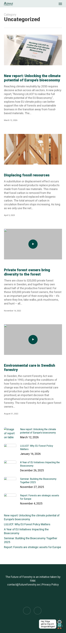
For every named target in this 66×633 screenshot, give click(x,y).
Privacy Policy (50, 584)
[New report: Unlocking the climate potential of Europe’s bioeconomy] (33, 50)
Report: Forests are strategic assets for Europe (32, 547)
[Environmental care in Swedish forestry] (33, 339)
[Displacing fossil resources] (33, 149)
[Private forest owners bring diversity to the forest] (33, 244)
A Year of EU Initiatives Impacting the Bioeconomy (26, 531)
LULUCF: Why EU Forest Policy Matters (27, 524)
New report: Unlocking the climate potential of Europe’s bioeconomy (32, 517)
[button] (60, 3)
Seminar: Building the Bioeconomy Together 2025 (30, 540)
